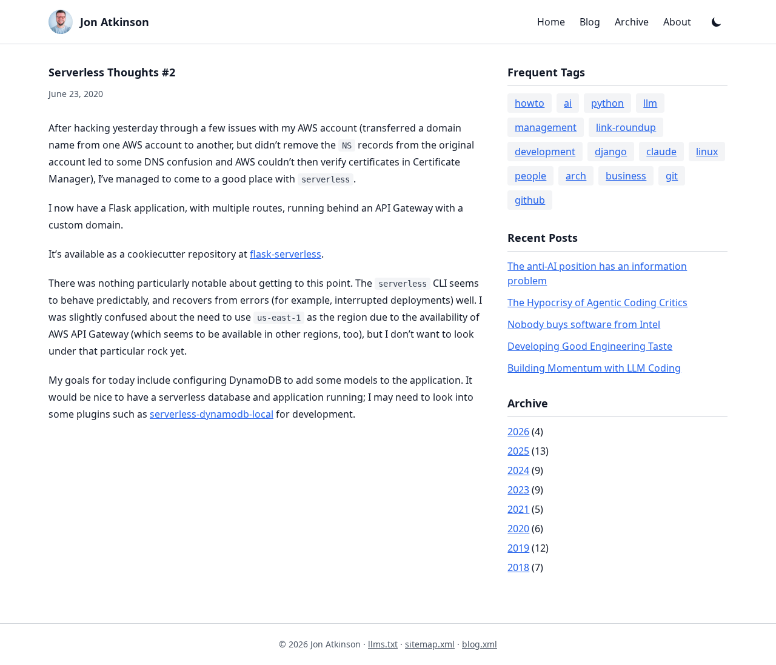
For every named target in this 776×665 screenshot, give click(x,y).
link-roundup (626, 127)
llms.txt (383, 644)
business (626, 175)
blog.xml (479, 644)
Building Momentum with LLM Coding (594, 368)
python (607, 103)
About (677, 21)
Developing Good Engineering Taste (589, 346)
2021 (518, 509)
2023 (518, 489)
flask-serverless (285, 254)
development (545, 151)
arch (576, 175)
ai (568, 103)
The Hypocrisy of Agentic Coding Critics (597, 302)
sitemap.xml (430, 644)
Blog (590, 21)
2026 (518, 431)
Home (551, 21)
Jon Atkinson (114, 22)
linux (707, 151)
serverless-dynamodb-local (211, 414)
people (530, 175)
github (530, 200)
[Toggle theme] (717, 22)
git (672, 175)
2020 (518, 528)
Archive (632, 21)
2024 (518, 470)
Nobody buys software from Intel (583, 324)
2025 (518, 451)
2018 (518, 567)
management (546, 127)
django (611, 151)
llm (650, 103)
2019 (518, 548)
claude (661, 151)
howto (529, 103)
